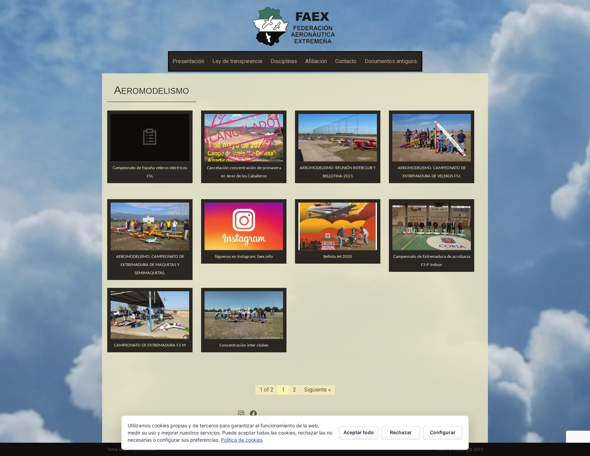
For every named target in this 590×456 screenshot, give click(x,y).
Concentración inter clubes (244, 345)
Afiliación (316, 61)
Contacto (345, 61)
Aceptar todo (358, 432)
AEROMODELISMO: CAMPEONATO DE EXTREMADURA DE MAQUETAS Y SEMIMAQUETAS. (150, 264)
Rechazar (401, 432)
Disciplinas (283, 61)
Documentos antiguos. (391, 61)
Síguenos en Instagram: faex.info (244, 256)
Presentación (188, 61)
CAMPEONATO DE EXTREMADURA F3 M (150, 345)
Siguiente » (317, 389)
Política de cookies (242, 440)
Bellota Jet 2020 (337, 256)
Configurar (442, 432)
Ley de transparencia (237, 61)
